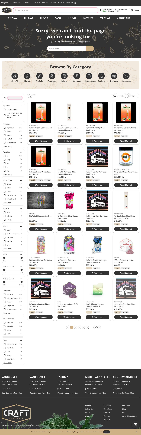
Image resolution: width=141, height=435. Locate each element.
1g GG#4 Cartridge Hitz (95, 128)
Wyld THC (117, 258)
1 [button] (71, 327)
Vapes (58, 18)
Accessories (123, 18)
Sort (129, 94)
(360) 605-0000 (7, 389)
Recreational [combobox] (118, 96)
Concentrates (90, 81)
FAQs (124, 413)
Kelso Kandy (90, 169)
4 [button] (83, 327)
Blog (124, 409)
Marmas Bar (90, 302)
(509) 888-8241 (118, 389)
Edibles (72, 18)
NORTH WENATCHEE (97, 377)
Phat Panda (61, 213)
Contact (107, 413)
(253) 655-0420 (63, 389)
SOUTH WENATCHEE (125, 377)
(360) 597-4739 (35, 389)
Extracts (88, 18)
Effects (87, 416)
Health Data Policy (61, 426)
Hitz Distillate (33, 125)
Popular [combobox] (131, 96)
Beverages (77, 81)
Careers (45, 3)
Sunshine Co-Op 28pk (121, 169)
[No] (136, 432)
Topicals (101, 81)
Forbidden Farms (34, 258)
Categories (5, 3)
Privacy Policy (40, 426)
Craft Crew (16, 3)
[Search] (90, 48)
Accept (106, 432)
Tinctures (114, 81)
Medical (61, 3)
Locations (26, 3)
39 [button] (95, 327)
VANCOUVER (9, 377)
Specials (37, 3)
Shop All (12, 18)
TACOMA (62, 377)
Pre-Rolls (105, 18)
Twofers (31, 213)
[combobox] (57, 10)
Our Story (126, 406)
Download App (71, 3)
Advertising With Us (129, 416)
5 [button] (87, 327)
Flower (44, 18)
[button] (119, 10)
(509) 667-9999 (91, 389)
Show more (8, 146)
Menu (114, 94)
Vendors (53, 3)
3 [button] (79, 327)
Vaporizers (52, 81)
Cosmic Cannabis (63, 258)
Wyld (59, 302)
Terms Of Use (50, 426)
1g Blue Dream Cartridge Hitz (40, 128)
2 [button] (75, 327)
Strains (87, 412)
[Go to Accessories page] (126, 76)
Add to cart (42, 141)
